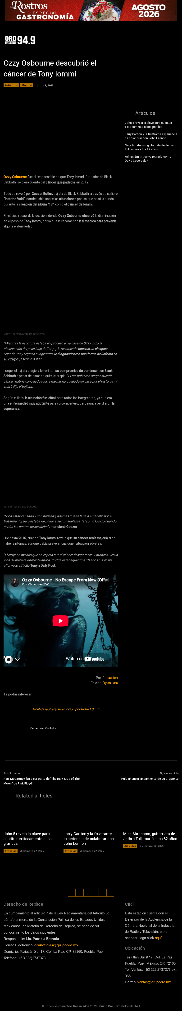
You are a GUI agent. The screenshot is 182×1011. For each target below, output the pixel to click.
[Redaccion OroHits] (15, 737)
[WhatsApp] (167, 44)
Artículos (11, 85)
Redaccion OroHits (43, 728)
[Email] (90, 160)
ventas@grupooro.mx (154, 981)
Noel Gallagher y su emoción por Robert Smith (66, 709)
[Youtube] (174, 44)
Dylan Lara (110, 683)
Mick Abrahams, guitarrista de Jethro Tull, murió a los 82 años (149, 147)
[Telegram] (68, 160)
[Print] (101, 160)
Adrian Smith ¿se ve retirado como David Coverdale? (148, 159)
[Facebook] (152, 36)
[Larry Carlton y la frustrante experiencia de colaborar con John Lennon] (91, 816)
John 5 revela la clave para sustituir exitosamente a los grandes (148, 125)
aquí (158, 937)
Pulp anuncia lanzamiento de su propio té (149, 778)
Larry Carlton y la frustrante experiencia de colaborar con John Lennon (151, 136)
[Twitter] (173, 36)
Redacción (110, 677)
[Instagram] (159, 36)
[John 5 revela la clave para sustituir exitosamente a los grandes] (31, 816)
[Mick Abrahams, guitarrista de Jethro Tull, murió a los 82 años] (150, 816)
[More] (113, 160)
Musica (27, 85)
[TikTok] (166, 36)
